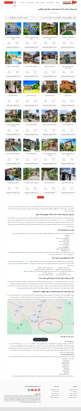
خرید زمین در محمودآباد (54, 397)
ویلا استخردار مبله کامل (49, 182)
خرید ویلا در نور (74, 391)
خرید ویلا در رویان (73, 393)
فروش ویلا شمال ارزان (49, 95)
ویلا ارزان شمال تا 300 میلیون (13, 66)
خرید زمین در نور (56, 391)
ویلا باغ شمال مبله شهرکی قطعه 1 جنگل (50, 38)
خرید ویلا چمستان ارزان (31, 95)
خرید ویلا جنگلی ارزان (13, 95)
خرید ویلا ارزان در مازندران (67, 124)
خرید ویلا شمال (68, 95)
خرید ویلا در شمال (50, 2)
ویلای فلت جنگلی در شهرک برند (31, 182)
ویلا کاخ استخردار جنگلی (31, 153)
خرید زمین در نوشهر (55, 395)
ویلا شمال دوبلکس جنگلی (31, 66)
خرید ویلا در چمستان (25, 343)
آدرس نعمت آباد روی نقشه (40, 339)
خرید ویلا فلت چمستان (50, 66)
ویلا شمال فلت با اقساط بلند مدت (68, 38)
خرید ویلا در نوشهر (73, 395)
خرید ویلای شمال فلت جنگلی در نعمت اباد (49, 154)
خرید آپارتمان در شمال (40, 2)
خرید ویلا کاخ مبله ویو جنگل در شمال (67, 154)
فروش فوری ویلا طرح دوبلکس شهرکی (13, 38)
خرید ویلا (57, 2)
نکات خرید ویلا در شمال (61, 220)
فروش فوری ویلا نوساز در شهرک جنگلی (31, 38)
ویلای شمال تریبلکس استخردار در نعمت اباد (13, 125)
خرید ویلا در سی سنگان (73, 397)
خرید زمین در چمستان (55, 389)
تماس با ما (22, 2)
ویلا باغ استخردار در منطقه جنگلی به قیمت (67, 67)
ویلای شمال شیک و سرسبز (31, 124)
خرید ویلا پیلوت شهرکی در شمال (49, 124)
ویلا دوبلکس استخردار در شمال (13, 153)
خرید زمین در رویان (55, 393)
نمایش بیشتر (40, 197)
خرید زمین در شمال (30, 2)
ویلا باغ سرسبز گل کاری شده (13, 182)
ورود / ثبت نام (9, 2)
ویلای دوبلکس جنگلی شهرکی (68, 182)
